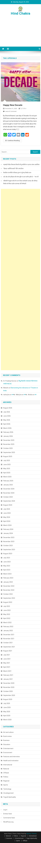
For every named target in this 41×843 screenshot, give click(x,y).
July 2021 (6, 655)
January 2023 (8, 582)
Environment (7, 752)
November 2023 (8, 541)
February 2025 (8, 481)
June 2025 (7, 464)
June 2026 (7, 416)
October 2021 (8, 643)
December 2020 (8, 683)
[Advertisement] (20, 34)
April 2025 (6, 473)
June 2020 (7, 707)
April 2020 (6, 715)
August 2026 (7, 408)
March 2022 (7, 622)
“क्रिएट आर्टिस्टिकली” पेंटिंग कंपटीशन (13, 168)
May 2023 (6, 566)
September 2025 (9, 452)
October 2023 (8, 545)
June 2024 (7, 513)
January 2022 (8, 630)
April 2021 (6, 667)
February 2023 (8, 578)
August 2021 (7, 651)
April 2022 (6, 618)
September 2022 (9, 598)
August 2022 (7, 602)
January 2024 (8, 533)
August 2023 (7, 553)
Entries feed (7, 814)
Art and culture (8, 732)
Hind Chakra (20, 13)
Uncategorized (8, 793)
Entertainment (8, 748)
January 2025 (8, 485)
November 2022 (8, 590)
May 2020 (6, 711)
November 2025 (8, 444)
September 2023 (9, 549)
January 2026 (8, 436)
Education (6, 744)
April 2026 (6, 424)
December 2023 (8, 537)
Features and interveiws (11, 756)
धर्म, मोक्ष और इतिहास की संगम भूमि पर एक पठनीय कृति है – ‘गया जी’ (21, 177)
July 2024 (6, 509)
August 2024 (7, 505)
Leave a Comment (11, 111)
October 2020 (8, 691)
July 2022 (6, 606)
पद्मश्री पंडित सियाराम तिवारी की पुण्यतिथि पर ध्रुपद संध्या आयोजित (21, 164)
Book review (7, 736)
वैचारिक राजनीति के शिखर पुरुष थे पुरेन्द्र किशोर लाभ (17, 172)
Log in (5, 810)
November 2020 (8, 687)
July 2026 (6, 412)
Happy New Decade (12, 105)
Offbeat (6, 773)
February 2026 (8, 432)
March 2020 (7, 720)
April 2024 (6, 521)
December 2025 (8, 440)
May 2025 (6, 468)
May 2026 (6, 420)
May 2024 (6, 517)
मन (12, 394)
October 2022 (8, 594)
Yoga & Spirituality (9, 797)
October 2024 (8, 497)
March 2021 (7, 671)
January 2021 (8, 679)
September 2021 (9, 647)
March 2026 (7, 428)
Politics (5, 777)
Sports (5, 785)
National (6, 769)
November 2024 (8, 493)
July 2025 (6, 460)
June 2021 (7, 659)
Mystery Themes (31, 833)
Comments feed (9, 818)
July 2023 (6, 558)
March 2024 (7, 525)
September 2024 (9, 501)
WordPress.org (8, 822)
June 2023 (7, 562)
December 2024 (8, 489)
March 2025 (7, 477)
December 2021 (8, 634)
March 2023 (7, 574)
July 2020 (6, 703)
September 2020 (9, 695)
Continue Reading (13, 140)
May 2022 (6, 614)
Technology (7, 789)
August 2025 (7, 456)
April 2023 (6, 570)
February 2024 (8, 529)
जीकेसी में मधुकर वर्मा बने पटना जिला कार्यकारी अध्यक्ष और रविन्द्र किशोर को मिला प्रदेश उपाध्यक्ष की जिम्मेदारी (20, 182)
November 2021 (8, 638)
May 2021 (6, 663)
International (7, 765)
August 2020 (7, 699)
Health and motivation (10, 760)
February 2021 (8, 675)
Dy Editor (23, 108)
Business (6, 740)
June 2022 (7, 610)
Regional (6, 781)
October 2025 (8, 448)
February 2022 (8, 626)
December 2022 (8, 586)
